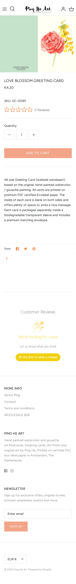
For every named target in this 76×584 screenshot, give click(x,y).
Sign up (16, 526)
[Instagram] (12, 470)
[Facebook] (5, 470)
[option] (38, 44)
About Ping (12, 395)
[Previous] (6, 258)
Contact (10, 402)
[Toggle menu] (4, 8)
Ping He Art (20, 569)
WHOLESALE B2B (17, 415)
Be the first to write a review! (38, 357)
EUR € (12, 559)
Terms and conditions (19, 408)
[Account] (62, 8)
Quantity (10, 126)
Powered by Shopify (39, 569)
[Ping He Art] (38, 9)
